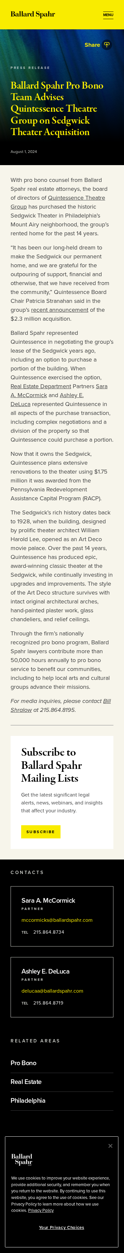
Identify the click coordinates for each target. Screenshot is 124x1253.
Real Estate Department (41, 386)
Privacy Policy (41, 1210)
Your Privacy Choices (61, 1227)
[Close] (110, 1146)
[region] (62, 1192)
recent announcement (59, 309)
